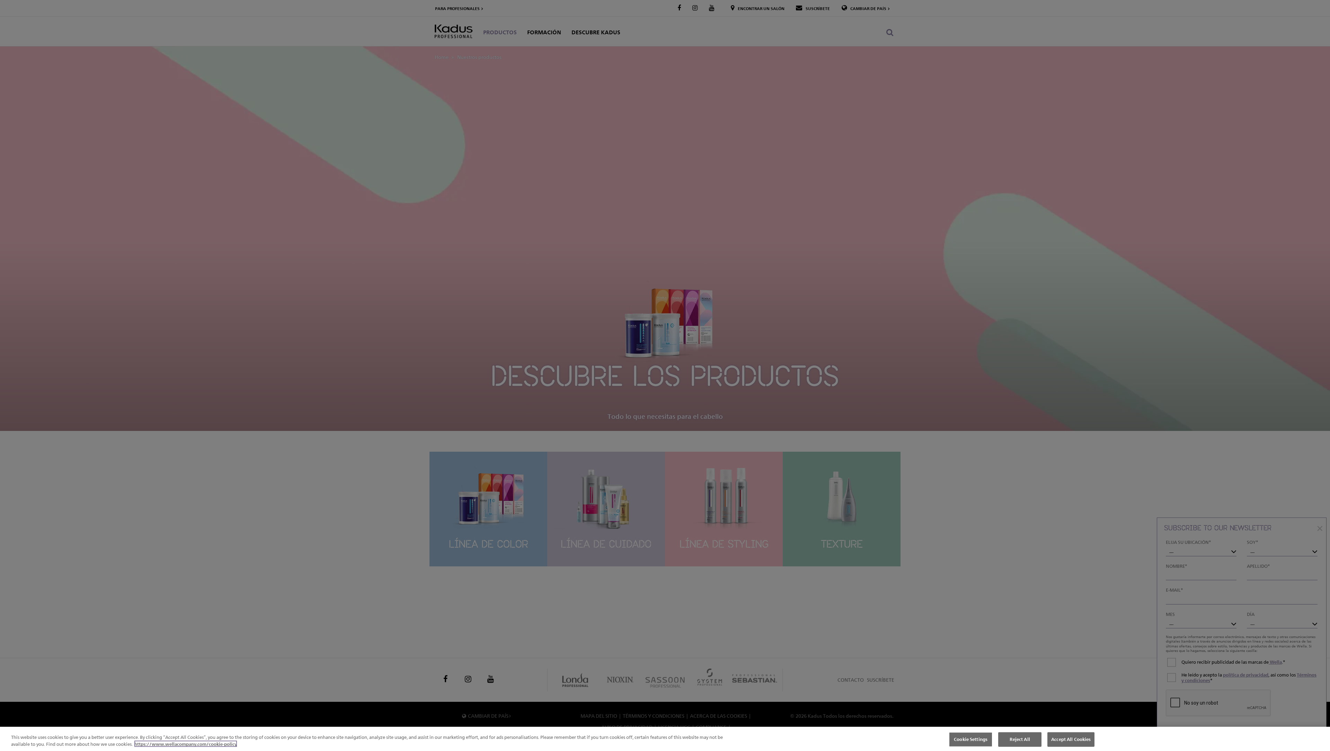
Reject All (1020, 739)
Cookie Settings (970, 739)
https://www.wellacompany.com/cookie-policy (185, 744)
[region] (665, 739)
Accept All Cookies (1071, 739)
